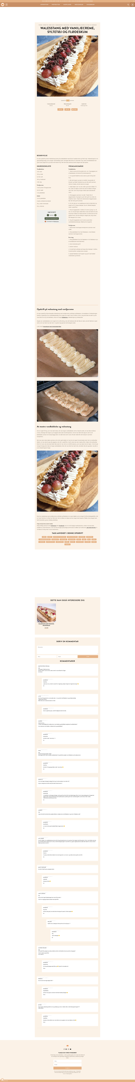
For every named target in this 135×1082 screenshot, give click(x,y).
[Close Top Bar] (134, 1)
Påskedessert (50, 541)
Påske (66, 541)
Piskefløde (63, 539)
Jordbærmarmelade (45, 539)
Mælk (78, 539)
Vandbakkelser (59, 24)
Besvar (96, 665)
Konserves (55, 539)
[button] (2, 1079)
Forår (94, 541)
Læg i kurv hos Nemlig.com (52, 218)
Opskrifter (44, 4)
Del (61, 109)
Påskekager (60, 541)
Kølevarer (72, 539)
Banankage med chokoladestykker (52, 326)
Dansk (72, 541)
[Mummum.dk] (67, 1045)
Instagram (53, 525)
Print (75, 109)
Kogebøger (90, 4)
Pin (68, 109)
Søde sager (51, 24)
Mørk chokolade (72, 536)
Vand (44, 536)
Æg (89, 539)
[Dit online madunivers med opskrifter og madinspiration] (2, 4)
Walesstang (66, 24)
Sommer (67, 544)
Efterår (88, 541)
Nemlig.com (56, 221)
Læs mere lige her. (91, 527)
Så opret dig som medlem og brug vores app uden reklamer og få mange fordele (67, 1)
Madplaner (67, 4)
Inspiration (56, 4)
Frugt (93, 539)
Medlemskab (79, 4)
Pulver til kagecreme (59, 536)
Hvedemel (81, 536)
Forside (40, 24)
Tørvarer (89, 536)
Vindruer (42, 541)
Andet (49, 536)
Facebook (61, 525)
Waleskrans (65, 317)
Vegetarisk (80, 541)
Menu (6, 4)
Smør (84, 539)
